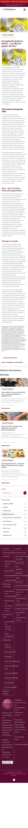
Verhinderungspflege (8, 673)
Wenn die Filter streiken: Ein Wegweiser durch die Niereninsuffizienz (11, 428)
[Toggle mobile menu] (25, 9)
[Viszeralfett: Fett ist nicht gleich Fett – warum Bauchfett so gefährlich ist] (14, 382)
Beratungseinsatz (8, 652)
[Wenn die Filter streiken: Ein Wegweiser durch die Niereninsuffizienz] (14, 416)
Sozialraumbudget (8, 687)
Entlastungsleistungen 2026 (8, 667)
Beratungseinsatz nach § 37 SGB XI (8, 563)
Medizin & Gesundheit (8, 35)
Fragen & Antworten (8, 646)
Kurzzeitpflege (8, 682)
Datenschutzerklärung (20, 586)
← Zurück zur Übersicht (9, 358)
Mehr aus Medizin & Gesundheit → (12, 362)
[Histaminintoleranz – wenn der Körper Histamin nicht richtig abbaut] (14, 453)
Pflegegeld (8, 656)
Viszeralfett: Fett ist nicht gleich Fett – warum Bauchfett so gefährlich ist (13, 394)
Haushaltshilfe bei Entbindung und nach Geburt (8, 605)
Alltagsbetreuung (8, 580)
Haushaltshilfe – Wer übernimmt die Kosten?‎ (20, 616)
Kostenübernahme (7, 552)
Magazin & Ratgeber (6, 692)
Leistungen (6, 556)
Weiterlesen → (6, 408)
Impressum (19, 582)
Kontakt (18, 549)
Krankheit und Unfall (7, 616)
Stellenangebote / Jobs (20, 600)
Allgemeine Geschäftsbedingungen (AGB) (20, 575)
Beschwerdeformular (20, 605)
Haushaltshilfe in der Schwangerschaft (8, 593)
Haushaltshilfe (8, 571)
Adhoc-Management (8, 635)
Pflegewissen (7, 640)
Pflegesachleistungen (8, 678)
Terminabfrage (20, 552)
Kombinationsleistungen (8, 661)
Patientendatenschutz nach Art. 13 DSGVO (20, 592)
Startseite (6, 549)
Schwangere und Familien (7, 585)
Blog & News (20, 563)
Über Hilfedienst (19, 568)
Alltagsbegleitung (8, 575)
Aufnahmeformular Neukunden (20, 558)
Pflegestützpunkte (20, 609)
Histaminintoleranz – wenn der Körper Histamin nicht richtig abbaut (12, 465)
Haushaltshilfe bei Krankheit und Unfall (8, 625)
